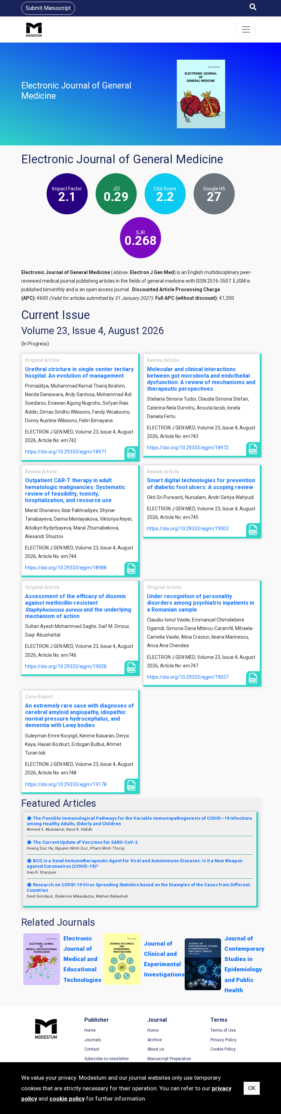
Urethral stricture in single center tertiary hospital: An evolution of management (79, 372)
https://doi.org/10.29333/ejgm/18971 (66, 451)
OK (251, 1088)
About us (155, 1049)
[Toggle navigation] (246, 29)
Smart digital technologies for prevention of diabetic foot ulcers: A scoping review (201, 483)
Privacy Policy (223, 1040)
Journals (92, 1040)
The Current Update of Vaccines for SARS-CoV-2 (84, 842)
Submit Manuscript (48, 8)
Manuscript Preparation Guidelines (169, 1061)
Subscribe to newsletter (106, 1058)
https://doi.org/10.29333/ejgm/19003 (188, 528)
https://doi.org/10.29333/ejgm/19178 (66, 784)
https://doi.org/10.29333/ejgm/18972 (188, 447)
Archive (154, 1040)
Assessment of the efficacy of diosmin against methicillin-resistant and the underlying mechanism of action (78, 606)
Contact (91, 1049)
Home (90, 1030)
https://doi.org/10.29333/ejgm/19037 (188, 677)
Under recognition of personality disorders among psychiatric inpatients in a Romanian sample (200, 603)
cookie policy (67, 1098)
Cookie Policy (223, 1049)
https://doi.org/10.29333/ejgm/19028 (66, 666)
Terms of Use (223, 1030)
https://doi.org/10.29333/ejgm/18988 (66, 567)
